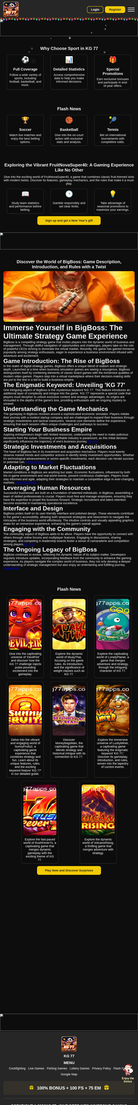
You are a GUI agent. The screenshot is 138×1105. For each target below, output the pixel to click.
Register (115, 9)
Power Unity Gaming (39, 462)
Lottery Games (80, 1068)
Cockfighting (17, 1068)
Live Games (36, 1068)
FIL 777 (92, 441)
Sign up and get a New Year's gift (69, 220)
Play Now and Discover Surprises (69, 870)
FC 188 (29, 544)
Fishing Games (57, 1068)
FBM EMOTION (25, 482)
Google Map (69, 1074)
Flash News (121, 1068)
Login (95, 9)
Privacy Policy (101, 1068)
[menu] (131, 9)
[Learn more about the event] (69, 35)
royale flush (11, 568)
